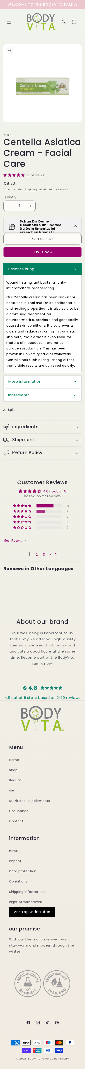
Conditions (18, 881)
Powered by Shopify (55, 1058)
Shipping (31, 189)
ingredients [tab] (19, 395)
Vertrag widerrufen (32, 911)
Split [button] (11, 409)
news (13, 851)
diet (12, 790)
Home (14, 760)
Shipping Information (27, 892)
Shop (13, 770)
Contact (16, 821)
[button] (9, 22)
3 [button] (44, 554)
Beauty (15, 780)
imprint (15, 861)
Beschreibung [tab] (21, 269)
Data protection (22, 871)
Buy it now (42, 252)
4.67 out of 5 (54, 491)
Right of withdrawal (25, 902)
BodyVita (34, 1058)
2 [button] (37, 554)
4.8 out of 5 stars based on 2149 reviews (42, 697)
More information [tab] (24, 381)
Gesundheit (19, 811)
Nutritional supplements (29, 801)
